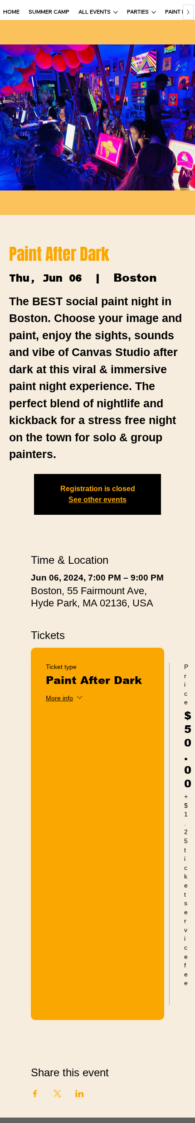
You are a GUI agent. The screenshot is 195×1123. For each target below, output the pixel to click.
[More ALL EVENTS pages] (115, 12)
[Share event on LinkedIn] (79, 1093)
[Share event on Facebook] (35, 1093)
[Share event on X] (57, 1093)
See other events (97, 499)
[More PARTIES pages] (153, 12)
